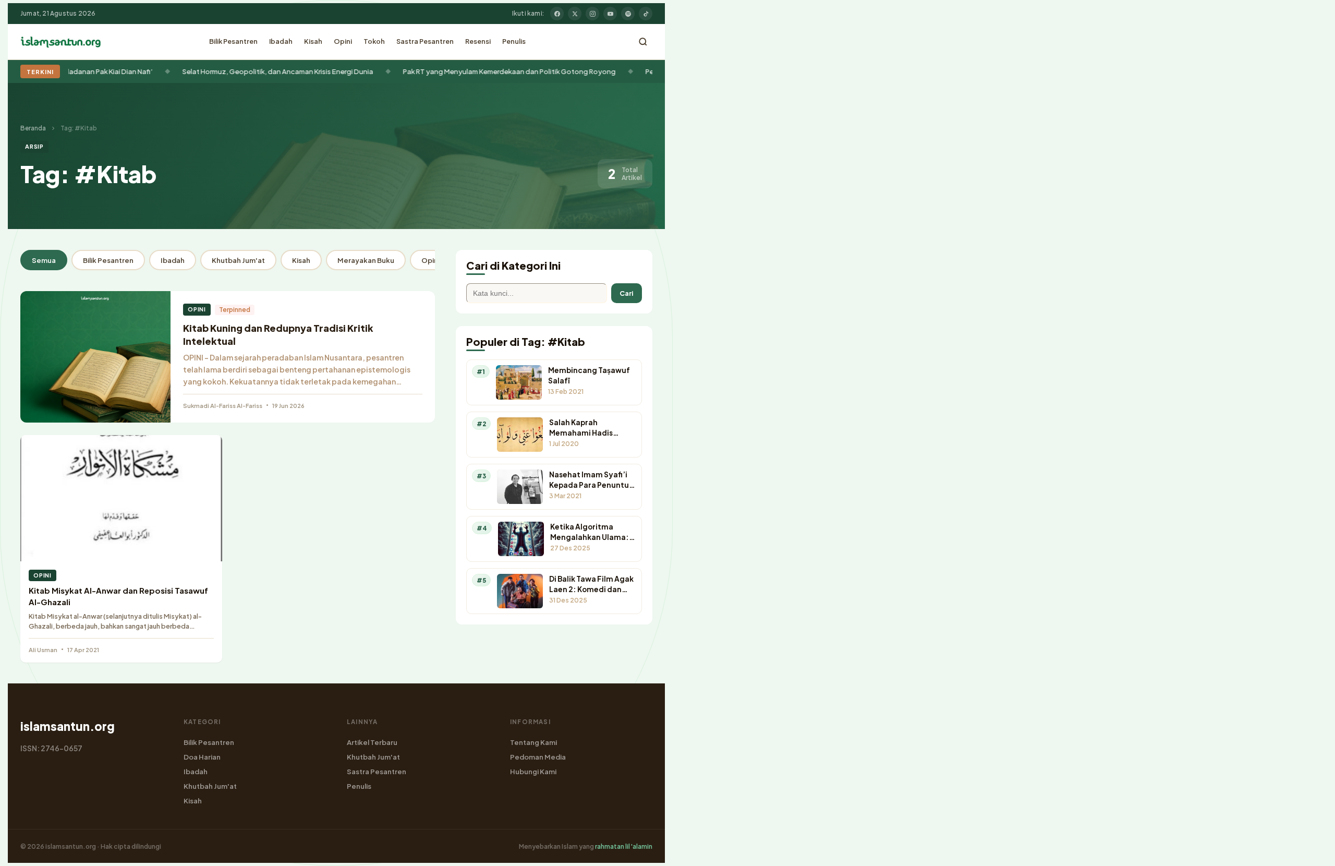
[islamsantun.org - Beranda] (60, 41)
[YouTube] (610, 13)
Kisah (313, 41)
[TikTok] (645, 13)
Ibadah (281, 41)
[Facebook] (557, 13)
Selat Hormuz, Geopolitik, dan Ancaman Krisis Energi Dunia (108, 71)
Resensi (478, 41)
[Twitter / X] (574, 13)
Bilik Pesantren (233, 41)
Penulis (514, 41)
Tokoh (374, 41)
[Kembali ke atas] (1308, 850)
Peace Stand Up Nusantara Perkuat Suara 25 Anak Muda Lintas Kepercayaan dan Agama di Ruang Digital (646, 71)
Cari (627, 293)
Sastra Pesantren (425, 41)
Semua (44, 260)
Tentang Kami (533, 742)
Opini (343, 41)
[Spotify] (628, 13)
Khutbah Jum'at (238, 260)
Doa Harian (202, 756)
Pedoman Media (538, 756)
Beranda (33, 128)
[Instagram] (592, 13)
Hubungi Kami (533, 771)
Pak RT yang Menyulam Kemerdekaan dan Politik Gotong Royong (340, 71)
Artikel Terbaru (372, 742)
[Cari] (643, 41)
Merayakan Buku (365, 260)
